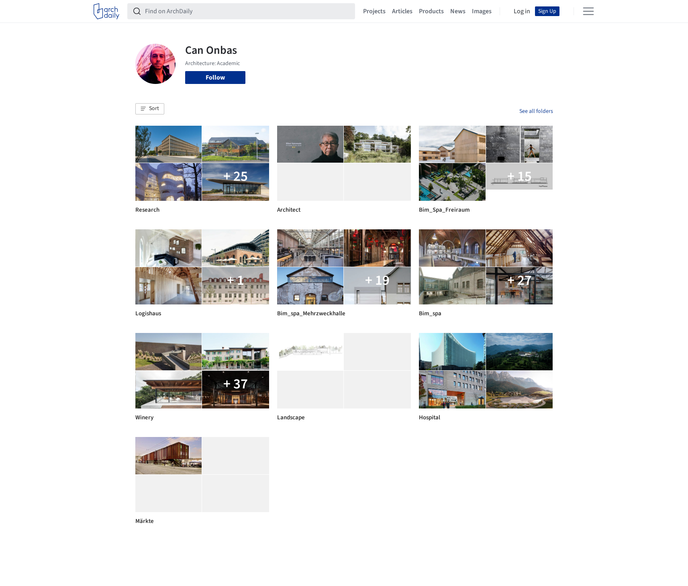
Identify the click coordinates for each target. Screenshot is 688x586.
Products (431, 11)
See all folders (536, 111)
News (457, 11)
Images (482, 11)
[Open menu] (588, 11)
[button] (149, 108)
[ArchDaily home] (106, 11)
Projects (374, 11)
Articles (402, 11)
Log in (522, 11)
